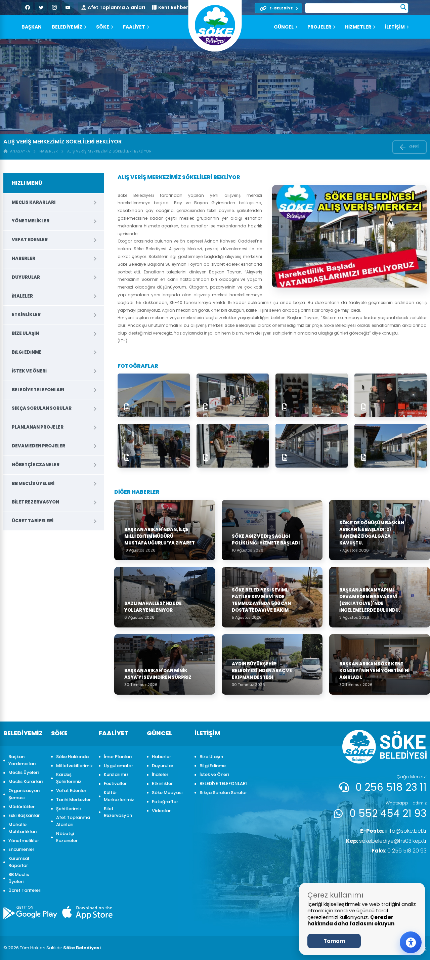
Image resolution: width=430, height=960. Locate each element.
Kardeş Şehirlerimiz (68, 778)
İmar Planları (118, 756)
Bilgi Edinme (27, 352)
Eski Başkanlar (24, 815)
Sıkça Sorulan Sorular (42, 408)
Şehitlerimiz (69, 808)
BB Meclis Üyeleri (33, 483)
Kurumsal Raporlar (18, 862)
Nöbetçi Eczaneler (35, 465)
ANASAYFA (19, 151)
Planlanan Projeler (37, 427)
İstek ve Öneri (29, 371)
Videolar (161, 811)
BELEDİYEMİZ (67, 27)
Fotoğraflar (165, 801)
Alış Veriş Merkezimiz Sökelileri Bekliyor (109, 151)
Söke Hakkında (72, 756)
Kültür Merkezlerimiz (119, 796)
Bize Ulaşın (25, 333)
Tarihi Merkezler (73, 799)
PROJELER (319, 27)
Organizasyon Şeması (24, 794)
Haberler (48, 151)
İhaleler (22, 296)
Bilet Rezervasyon (35, 502)
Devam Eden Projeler (38, 446)
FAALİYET (134, 27)
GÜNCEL (284, 27)
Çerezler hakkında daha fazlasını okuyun (350, 920)
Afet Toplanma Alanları (116, 7)
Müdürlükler (21, 806)
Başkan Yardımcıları (22, 760)
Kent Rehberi (173, 7)
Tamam (334, 941)
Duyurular (26, 277)
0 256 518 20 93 (399, 851)
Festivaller (115, 783)
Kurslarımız (116, 774)
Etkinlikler (26, 314)
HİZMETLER (358, 27)
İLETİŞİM (395, 27)
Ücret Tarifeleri (32, 521)
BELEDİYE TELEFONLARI (38, 390)
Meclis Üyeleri (23, 772)
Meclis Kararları (33, 202)
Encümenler (21, 849)
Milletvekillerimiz (74, 765)
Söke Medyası (167, 792)
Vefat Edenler (30, 239)
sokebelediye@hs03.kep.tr (386, 841)
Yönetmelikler (30, 221)
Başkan (32, 27)
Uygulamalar (118, 765)
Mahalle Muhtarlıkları (22, 828)
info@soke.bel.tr (393, 831)
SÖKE (102, 27)
